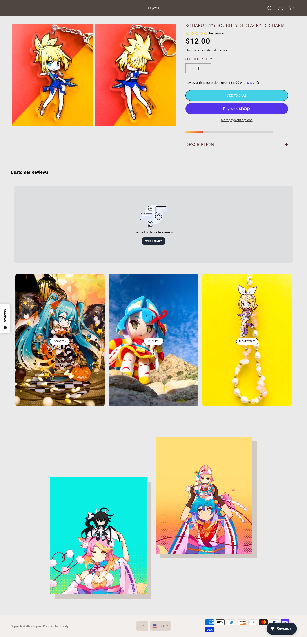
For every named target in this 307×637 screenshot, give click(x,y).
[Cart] (291, 8)
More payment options (236, 120)
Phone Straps (247, 341)
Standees (60, 341)
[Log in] (280, 8)
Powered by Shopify (55, 626)
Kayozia (37, 626)
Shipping (191, 50)
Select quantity (198, 59)
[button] (14, 8)
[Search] (270, 8)
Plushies (153, 341)
